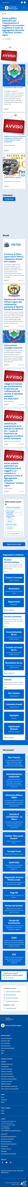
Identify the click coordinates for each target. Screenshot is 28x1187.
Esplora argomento (9, 610)
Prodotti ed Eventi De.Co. (14, 648)
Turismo (8, 679)
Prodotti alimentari (13, 616)
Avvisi (2, 1097)
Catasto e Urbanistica (6, 1069)
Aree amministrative (6, 1038)
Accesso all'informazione (11, 560)
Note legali (4, 1151)
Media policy (20, 1170)
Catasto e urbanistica (6, 1071)
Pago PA (14, 892)
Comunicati (4, 1100)
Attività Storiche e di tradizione (12, 178)
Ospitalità (14, 715)
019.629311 (6, 1127)
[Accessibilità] (21, 2)
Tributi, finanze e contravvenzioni (10, 1089)
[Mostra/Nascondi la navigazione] (2, 8)
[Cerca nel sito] (24, 7)
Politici (3, 1050)
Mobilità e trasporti (6, 1084)
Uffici (2, 1053)
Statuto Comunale (14, 577)
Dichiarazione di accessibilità (8, 1154)
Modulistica (14, 588)
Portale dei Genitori (14, 905)
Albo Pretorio (14, 757)
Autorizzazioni (4, 1066)
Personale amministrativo (8, 1048)
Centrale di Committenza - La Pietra (14, 816)
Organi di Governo (5, 1046)
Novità (4, 14)
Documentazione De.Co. (14, 633)
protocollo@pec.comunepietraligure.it (11, 1130)
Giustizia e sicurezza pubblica (8, 1079)
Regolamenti (14, 601)
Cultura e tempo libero (7, 1074)
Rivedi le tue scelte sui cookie (8, 1170)
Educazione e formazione (7, 1076)
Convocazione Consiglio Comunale (13, 87)
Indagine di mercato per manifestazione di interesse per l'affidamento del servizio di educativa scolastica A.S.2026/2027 (15, 139)
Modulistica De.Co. (14, 663)
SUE (14, 954)
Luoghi (3, 1113)
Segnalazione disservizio (7, 1139)
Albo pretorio (4, 1146)
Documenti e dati (5, 1041)
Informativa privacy (6, 1149)
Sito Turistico (14, 693)
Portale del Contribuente (14, 921)
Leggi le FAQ (4, 1134)
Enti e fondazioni (5, 1043)
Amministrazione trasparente (14, 775)
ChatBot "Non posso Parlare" (14, 837)
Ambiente (3, 1061)
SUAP (14, 937)
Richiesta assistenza (6, 1141)
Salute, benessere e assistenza (9, 1086)
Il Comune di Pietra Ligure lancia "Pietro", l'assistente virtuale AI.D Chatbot (14, 258)
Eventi (2, 1111)
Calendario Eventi (14, 704)
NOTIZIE (6, 280)
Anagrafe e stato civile (7, 1064)
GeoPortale (14, 862)
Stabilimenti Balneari (14, 727)
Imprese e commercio (6, 1081)
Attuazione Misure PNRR (14, 796)
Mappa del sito (5, 1172)
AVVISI (6, 444)
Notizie (3, 1102)
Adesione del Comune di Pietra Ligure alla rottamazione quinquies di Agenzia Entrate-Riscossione (14, 304)
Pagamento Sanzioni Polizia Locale (14, 878)
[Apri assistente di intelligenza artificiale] (24, 1183)
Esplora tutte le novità (14, 544)
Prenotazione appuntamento (8, 1136)
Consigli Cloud (14, 851)
